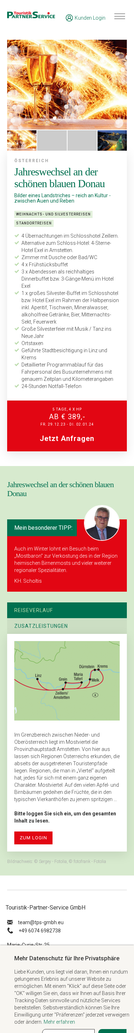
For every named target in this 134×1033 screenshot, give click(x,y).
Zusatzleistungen (41, 626)
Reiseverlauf (33, 610)
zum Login (33, 837)
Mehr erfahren (59, 1022)
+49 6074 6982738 (40, 930)
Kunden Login (90, 18)
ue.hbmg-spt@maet (41, 922)
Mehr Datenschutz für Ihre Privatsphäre (66, 958)
